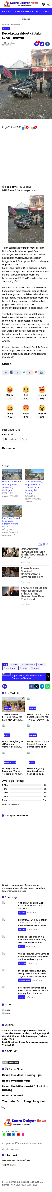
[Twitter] (36, 686)
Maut (42, 664)
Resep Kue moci (12, 1095)
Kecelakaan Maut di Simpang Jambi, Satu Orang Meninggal (11, 486)
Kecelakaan (29, 664)
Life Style (17, 1069)
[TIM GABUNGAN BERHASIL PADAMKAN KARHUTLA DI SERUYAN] (13, 704)
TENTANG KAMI (9, 1165)
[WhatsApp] (47, 686)
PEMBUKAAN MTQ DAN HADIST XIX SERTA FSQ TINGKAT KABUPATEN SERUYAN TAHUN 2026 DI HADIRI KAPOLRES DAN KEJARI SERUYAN (38, 717)
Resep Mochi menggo (16, 1080)
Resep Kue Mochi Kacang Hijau (22, 1075)
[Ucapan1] (26, 18)
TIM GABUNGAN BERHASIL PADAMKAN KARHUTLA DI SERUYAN (13, 717)
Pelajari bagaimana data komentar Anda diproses (23, 889)
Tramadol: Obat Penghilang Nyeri (24, 1101)
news (24, 668)
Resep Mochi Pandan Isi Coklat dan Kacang (25, 1088)
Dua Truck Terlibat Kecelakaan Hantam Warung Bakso (11, 522)
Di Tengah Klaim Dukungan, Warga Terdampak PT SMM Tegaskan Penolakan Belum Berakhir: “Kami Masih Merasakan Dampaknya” (13, 771)
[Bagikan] (47, 44)
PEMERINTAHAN (10, 762)
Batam (6, 735)
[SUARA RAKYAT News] (20, 4)
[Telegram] (42, 686)
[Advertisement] (26, 159)
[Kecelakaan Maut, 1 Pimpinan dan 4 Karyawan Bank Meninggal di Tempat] (34, 474)
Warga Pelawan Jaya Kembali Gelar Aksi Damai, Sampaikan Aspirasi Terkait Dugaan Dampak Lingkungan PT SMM (38, 744)
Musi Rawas (11, 668)
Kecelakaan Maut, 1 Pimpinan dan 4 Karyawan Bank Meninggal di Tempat (34, 487)
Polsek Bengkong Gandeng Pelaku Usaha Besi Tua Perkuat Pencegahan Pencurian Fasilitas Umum (37, 771)
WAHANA (6, 29)
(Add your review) (11, 804)
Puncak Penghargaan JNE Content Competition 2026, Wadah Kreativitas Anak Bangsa (13, 744)
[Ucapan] (6, 1010)
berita (15, 664)
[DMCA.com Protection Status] (10, 1062)
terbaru (35, 668)
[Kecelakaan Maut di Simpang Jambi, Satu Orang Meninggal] (12, 474)
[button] (43, 4)
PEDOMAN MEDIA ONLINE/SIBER (16, 1160)
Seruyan (7, 708)
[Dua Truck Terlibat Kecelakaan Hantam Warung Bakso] (12, 511)
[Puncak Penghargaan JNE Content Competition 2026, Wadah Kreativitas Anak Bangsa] (13, 731)
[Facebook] (31, 686)
